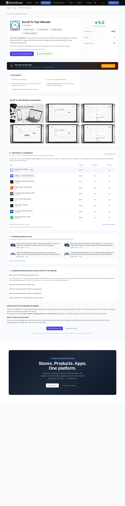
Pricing (89, 2)
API (95, 2)
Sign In (103, 2)
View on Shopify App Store (23, 54)
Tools (70, 2)
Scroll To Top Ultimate (25, 8)
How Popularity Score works (38, 49)
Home (8, 8)
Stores (37, 2)
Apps (14, 8)
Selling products (57, 29)
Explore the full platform (69, 385)
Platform (29, 2)
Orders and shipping (31, 33)
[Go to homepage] (14, 2)
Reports (79, 2)
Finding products (43, 29)
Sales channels (29, 29)
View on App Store (53, 328)
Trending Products (58, 2)
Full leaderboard (109, 154)
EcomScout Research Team (23, 49)
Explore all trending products (17, 261)
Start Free (113, 2)
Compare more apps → (109, 224)
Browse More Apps (71, 328)
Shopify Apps (46, 2)
